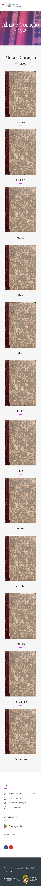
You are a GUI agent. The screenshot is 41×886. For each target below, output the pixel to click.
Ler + (20, 77)
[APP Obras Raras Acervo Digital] (20, 826)
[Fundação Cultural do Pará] (11, 847)
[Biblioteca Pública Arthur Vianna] (6, 847)
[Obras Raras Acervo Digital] (14, 5)
